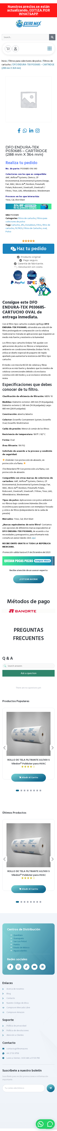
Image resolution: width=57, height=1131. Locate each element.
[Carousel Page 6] (34, 790)
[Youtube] (34, 967)
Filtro (38, 225)
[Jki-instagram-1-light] (18, 967)
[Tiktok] (26, 967)
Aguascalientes (20, 951)
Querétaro (18, 935)
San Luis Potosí (20, 941)
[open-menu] (48, 48)
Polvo (8, 231)
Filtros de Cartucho (33, 228)
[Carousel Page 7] (37, 790)
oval (45, 228)
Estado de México (21, 947)
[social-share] (19, 131)
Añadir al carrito (29, 777)
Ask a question (28, 673)
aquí (33, 538)
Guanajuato (18, 938)
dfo (22, 225)
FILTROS (19, 228)
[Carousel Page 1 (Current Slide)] (17, 790)
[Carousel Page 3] (24, 790)
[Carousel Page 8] (40, 790)
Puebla (16, 944)
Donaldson (30, 225)
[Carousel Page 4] (27, 790)
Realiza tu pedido (21, 162)
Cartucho (15, 225)
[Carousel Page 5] (31, 790)
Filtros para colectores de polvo (25, 61)
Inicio (4, 61)
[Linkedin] (42, 967)
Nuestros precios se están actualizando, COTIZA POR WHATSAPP (28, 10)
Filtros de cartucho (27, 218)
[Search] (52, 37)
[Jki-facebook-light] (10, 967)
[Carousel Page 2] (21, 790)
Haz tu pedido (31, 249)
